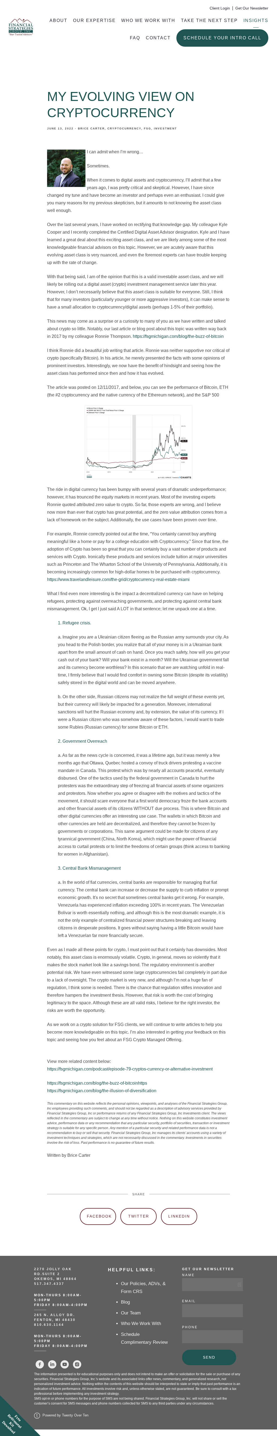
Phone (190, 1327)
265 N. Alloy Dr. (55, 1315)
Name (188, 1275)
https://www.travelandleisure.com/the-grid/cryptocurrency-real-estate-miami (118, 579)
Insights (255, 20)
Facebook (99, 1216)
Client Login (220, 8)
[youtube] (64, 1364)
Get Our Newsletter (251, 8)
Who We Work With (148, 20)
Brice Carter (91, 128)
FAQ (135, 38)
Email (189, 1301)
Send (209, 1357)
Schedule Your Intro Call (222, 38)
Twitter (138, 1216)
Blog (125, 1302)
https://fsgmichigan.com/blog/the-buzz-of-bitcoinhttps (97, 1083)
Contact (158, 38)
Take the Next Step (209, 20)
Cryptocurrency (124, 128)
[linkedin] (52, 1364)
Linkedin (179, 1216)
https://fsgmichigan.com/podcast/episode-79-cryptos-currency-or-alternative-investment (130, 1069)
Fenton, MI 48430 (55, 1320)
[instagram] (77, 1364)
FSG (147, 128)
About (58, 20)
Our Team (131, 1313)
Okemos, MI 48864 (55, 1279)
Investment (165, 128)
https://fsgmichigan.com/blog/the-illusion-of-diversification (101, 1090)
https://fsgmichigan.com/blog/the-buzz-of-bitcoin (178, 336)
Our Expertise (94, 20)
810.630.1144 (49, 1325)
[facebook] (39, 1364)
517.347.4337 (49, 1284)
